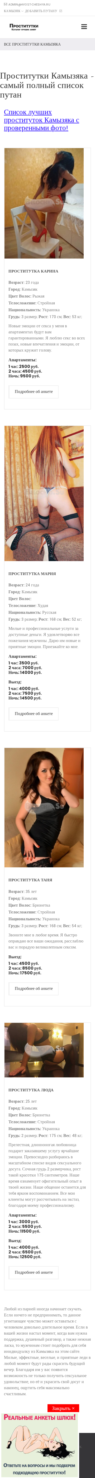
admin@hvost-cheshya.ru (29, 5)
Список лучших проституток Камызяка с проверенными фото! (41, 120)
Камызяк (12, 11)
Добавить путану (41, 11)
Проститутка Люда (31, 1090)
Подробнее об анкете (34, 392)
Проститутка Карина (33, 271)
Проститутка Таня (30, 880)
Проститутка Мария (32, 573)
